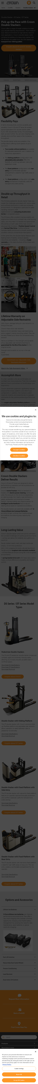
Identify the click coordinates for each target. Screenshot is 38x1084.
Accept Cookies (19, 449)
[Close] (35, 1051)
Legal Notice (28, 445)
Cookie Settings (19, 1068)
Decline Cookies (19, 456)
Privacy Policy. (7, 1064)
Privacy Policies (13, 445)
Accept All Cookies (19, 1080)
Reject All (19, 1074)
